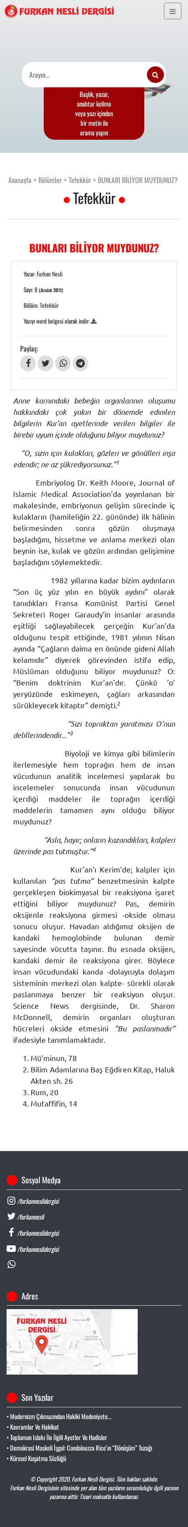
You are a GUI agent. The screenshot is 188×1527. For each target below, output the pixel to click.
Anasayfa (19, 180)
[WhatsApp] (63, 363)
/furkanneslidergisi (37, 1201)
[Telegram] (80, 363)
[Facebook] (28, 363)
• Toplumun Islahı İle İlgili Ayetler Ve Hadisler (57, 1437)
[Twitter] (45, 363)
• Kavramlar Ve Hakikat (33, 1426)
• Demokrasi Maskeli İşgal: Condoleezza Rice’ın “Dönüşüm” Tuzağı (79, 1447)
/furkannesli (30, 1216)
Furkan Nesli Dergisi (93, 1479)
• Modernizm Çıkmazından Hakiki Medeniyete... (59, 1416)
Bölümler (50, 180)
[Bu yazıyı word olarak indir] (93, 321)
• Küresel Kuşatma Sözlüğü (36, 1458)
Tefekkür (80, 180)
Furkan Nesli (50, 273)
